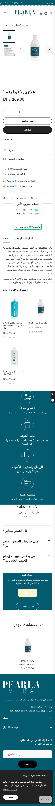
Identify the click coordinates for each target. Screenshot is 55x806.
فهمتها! (10, 797)
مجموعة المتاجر (27, 606)
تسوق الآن (8, 3)
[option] (35, 48)
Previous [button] (20, 49)
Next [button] (49, 49)
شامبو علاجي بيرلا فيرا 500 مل (14, 373)
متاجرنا (9, 699)
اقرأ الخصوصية (10, 789)
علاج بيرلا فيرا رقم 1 (38, 322)
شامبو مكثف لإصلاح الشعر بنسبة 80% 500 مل (14, 325)
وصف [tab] (6, 238)
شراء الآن (27, 130)
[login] (39, 13)
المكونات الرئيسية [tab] (23, 238)
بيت (5, 25)
